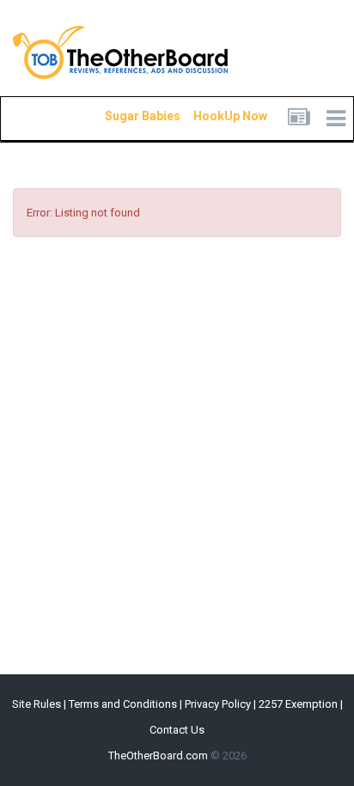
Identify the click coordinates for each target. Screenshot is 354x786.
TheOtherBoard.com (158, 755)
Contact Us (177, 729)
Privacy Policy (218, 704)
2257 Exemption (298, 704)
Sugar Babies (122, 116)
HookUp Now (210, 116)
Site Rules (36, 704)
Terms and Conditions (123, 704)
